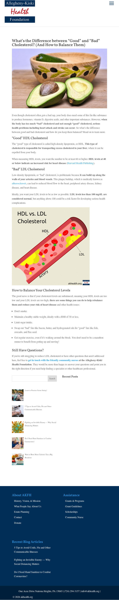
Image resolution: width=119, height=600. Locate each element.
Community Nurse (74, 517)
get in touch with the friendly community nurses (53, 360)
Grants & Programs (74, 500)
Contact (18, 517)
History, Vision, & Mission (27, 500)
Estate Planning (21, 511)
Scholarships (71, 511)
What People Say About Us (27, 506)
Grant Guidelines (73, 506)
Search (52, 378)
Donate (17, 522)
